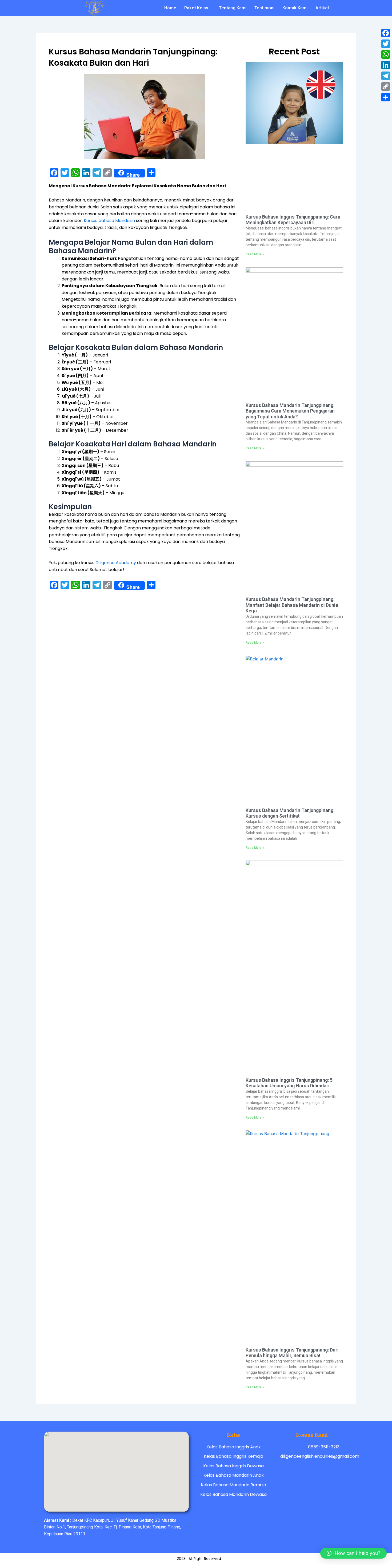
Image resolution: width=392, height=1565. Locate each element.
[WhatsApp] (385, 54)
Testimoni (264, 7)
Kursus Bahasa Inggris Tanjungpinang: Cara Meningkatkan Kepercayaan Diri (293, 219)
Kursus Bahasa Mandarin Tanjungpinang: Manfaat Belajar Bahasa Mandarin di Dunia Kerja (292, 604)
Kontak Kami (294, 7)
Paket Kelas (196, 7)
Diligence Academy (115, 563)
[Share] (385, 97)
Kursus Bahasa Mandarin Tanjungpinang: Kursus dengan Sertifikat (290, 813)
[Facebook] (385, 33)
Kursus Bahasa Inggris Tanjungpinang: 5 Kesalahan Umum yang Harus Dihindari (289, 1083)
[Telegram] (385, 75)
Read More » (255, 254)
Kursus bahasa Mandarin (109, 220)
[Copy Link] (385, 86)
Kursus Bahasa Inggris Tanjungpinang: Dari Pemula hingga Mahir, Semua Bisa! (292, 1352)
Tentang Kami (232, 7)
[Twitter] (385, 43)
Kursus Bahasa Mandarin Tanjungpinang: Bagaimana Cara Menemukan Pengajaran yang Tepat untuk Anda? (290, 410)
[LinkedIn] (385, 65)
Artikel (322, 7)
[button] (353, 1553)
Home (170, 7)
